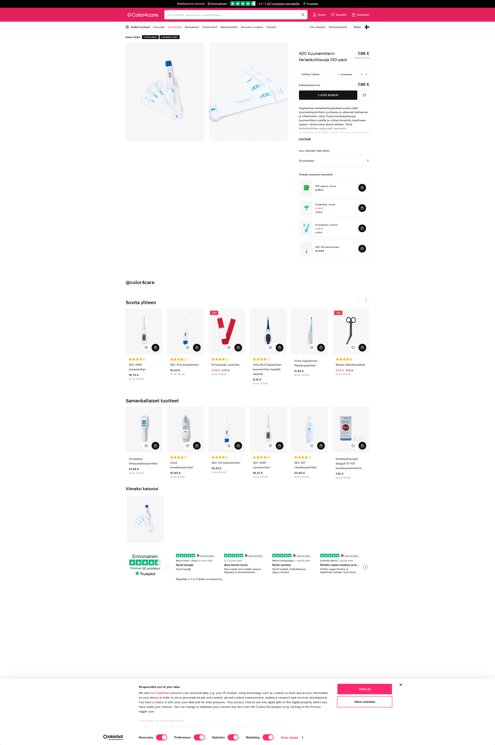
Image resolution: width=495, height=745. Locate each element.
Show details (289, 737)
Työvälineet (150, 37)
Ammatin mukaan (252, 27)
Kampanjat (175, 27)
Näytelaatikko (229, 27)
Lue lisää (305, 138)
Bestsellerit (192, 27)
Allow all (365, 689)
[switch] (199, 738)
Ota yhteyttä (317, 27)
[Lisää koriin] (362, 188)
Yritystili (271, 27)
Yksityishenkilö (338, 27)
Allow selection (364, 701)
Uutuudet (159, 27)
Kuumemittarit (169, 37)
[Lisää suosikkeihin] (364, 95)
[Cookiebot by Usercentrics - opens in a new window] (113, 737)
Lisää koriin (328, 95)
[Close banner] (400, 685)
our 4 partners (160, 693)
